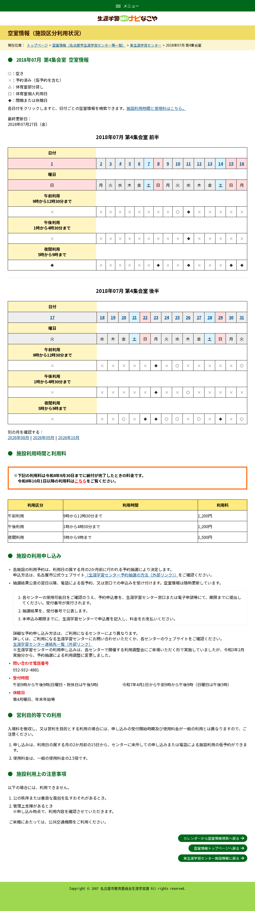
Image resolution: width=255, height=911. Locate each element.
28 (209, 317)
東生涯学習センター (145, 45)
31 (242, 317)
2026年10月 (68, 437)
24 (166, 317)
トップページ (37, 45)
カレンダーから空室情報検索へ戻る (211, 838)
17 (52, 317)
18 (102, 317)
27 (199, 317)
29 (220, 317)
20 (124, 317)
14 (220, 163)
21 (134, 317)
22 (145, 317)
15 (231, 163)
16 (242, 163)
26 (188, 317)
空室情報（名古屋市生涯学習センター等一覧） (89, 45)
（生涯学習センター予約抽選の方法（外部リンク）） (131, 575)
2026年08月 (18, 437)
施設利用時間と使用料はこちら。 (156, 108)
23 (156, 317)
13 (210, 163)
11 (188, 163)
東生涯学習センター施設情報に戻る (211, 858)
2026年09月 (43, 437)
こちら (80, 481)
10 (178, 163)
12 (199, 163)
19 (113, 317)
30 (231, 317)
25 (177, 317)
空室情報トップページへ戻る (216, 848)
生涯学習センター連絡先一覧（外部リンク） (53, 644)
